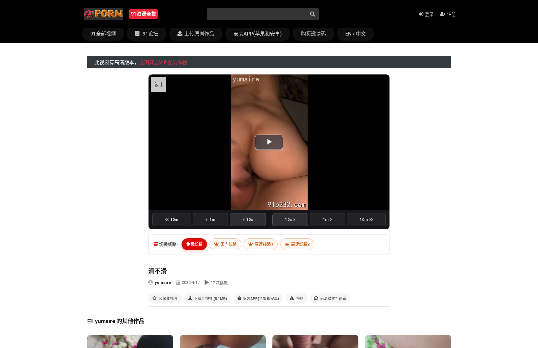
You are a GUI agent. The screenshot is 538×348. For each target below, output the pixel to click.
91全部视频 (103, 34)
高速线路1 (263, 244)
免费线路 (194, 244)
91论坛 (149, 34)
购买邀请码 (313, 34)
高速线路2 (299, 244)
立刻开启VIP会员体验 (163, 62)
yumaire (163, 282)
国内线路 (228, 244)
